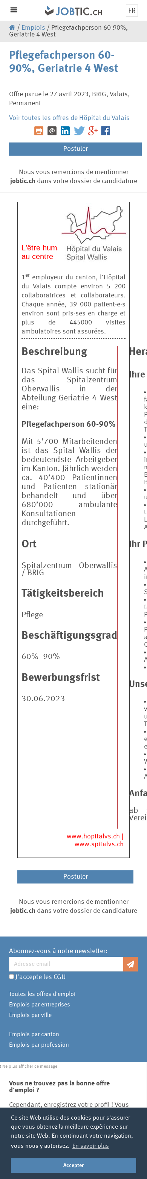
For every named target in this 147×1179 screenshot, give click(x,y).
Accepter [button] (73, 1165)
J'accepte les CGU (40, 977)
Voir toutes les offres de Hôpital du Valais (69, 118)
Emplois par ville (30, 1015)
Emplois (33, 27)
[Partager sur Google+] (93, 131)
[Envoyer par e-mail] (53, 131)
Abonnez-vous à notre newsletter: (58, 951)
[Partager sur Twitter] (80, 131)
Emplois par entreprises (39, 1005)
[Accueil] (28, 8)
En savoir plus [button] (90, 1146)
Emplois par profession (39, 1045)
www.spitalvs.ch (99, 844)
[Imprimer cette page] (40, 131)
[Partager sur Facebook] (106, 131)
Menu (13, 10)
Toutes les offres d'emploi (42, 994)
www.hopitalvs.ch (93, 836)
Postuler (75, 148)
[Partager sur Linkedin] (66, 131)
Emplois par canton (34, 1035)
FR (132, 11)
